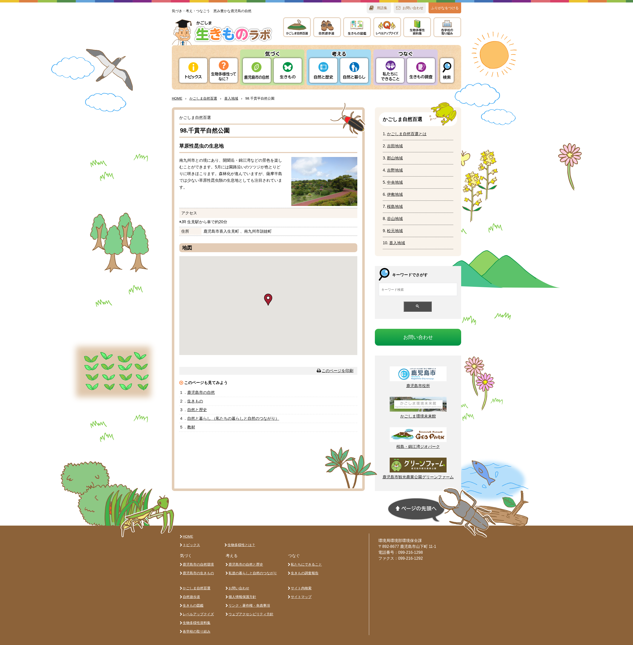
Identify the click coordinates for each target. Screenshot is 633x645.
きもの (357, 27)
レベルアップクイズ (387, 27)
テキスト (417, 27)
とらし (354, 70)
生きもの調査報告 (304, 573)
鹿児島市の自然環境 (198, 564)
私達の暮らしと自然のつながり (252, 573)
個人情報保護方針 (242, 597)
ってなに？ (224, 70)
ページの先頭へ (416, 510)
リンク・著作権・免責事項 (249, 605)
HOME (177, 98)
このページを (337, 371)
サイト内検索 (301, 588)
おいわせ (413, 8)
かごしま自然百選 (196, 588)
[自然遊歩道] (327, 27)
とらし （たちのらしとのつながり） (233, 418)
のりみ (447, 27)
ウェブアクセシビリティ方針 (250, 614)
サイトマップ (301, 597)
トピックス (193, 70)
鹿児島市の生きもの (198, 573)
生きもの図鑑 (193, 605)
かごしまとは (407, 134)
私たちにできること (306, 564)
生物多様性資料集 (196, 623)
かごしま (297, 27)
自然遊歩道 (191, 597)
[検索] (447, 70)
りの (257, 70)
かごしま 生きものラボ (222, 32)
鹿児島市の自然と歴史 (245, 564)
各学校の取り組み (196, 631)
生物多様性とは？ (241, 545)
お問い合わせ (238, 588)
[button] (268, 300)
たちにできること (390, 70)
